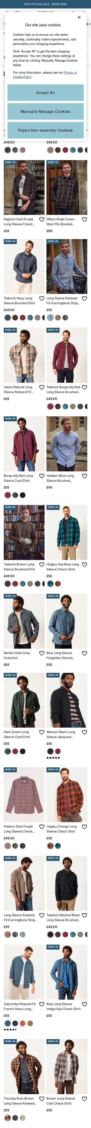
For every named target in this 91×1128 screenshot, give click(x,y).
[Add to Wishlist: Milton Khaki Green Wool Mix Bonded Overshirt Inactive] (84, 219)
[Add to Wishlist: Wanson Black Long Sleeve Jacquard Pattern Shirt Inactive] (84, 732)
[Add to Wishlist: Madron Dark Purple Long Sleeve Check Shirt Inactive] (42, 827)
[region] (46, 76)
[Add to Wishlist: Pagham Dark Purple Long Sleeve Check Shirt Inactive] (42, 219)
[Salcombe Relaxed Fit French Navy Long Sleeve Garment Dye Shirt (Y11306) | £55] (24, 972)
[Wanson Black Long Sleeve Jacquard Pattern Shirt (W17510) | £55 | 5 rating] (66, 758)
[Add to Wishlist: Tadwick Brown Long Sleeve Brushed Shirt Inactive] (42, 565)
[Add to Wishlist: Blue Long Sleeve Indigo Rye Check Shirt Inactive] (84, 1004)
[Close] (79, 17)
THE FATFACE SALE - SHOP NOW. (46, 4)
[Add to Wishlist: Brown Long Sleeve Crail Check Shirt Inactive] (84, 1099)
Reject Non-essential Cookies (45, 130)
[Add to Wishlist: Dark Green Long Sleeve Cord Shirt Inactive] (42, 732)
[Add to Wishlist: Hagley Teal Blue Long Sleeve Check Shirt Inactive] (84, 565)
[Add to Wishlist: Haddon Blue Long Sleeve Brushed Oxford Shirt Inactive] (84, 476)
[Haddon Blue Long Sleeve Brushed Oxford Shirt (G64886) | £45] (66, 443)
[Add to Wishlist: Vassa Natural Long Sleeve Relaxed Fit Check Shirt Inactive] (42, 387)
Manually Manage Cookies (45, 111)
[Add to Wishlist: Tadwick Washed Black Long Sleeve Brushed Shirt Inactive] (84, 915)
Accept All (45, 92)
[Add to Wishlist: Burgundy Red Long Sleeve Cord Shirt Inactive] (42, 476)
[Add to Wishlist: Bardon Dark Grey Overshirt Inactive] (42, 653)
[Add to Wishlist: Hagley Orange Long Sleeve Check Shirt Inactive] (84, 827)
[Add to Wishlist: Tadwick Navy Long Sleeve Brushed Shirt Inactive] (42, 298)
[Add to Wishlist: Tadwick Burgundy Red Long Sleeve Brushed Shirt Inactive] (84, 387)
